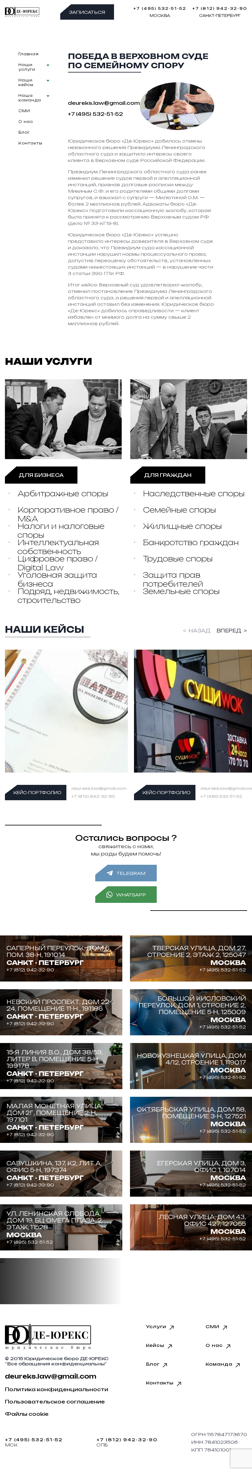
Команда (219, 1364)
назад (200, 631)
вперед (229, 631)
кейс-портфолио (37, 792)
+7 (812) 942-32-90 (219, 8)
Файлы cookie (27, 1414)
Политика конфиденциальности (56, 1389)
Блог (24, 132)
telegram (130, 873)
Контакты (30, 143)
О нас (25, 121)
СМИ (24, 110)
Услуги (156, 1326)
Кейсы (155, 1345)
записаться (87, 12)
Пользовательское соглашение (55, 1402)
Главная (28, 54)
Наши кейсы (25, 82)
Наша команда (29, 97)
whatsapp (131, 894)
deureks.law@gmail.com (98, 788)
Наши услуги (26, 67)
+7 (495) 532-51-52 (159, 8)
